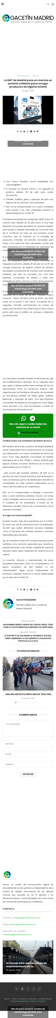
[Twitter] (16, 988)
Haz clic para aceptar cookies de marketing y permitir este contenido (28, 140)
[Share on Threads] (34, 131)
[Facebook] (28, 988)
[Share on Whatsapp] (28, 131)
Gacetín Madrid (26, 599)
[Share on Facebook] (18, 131)
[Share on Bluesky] (37, 131)
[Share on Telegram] (31, 131)
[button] (5, 679)
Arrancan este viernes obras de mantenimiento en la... (26, 964)
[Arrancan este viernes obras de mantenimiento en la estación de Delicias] (28, 957)
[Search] (48, 4)
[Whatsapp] (39, 988)
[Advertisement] (28, 52)
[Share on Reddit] (24, 131)
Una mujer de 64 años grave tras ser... (29, 694)
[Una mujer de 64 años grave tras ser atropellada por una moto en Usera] (28, 673)
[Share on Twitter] (21, 131)
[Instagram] (34, 988)
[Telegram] (22, 988)
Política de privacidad (19, 1001)
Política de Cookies (37, 1001)
